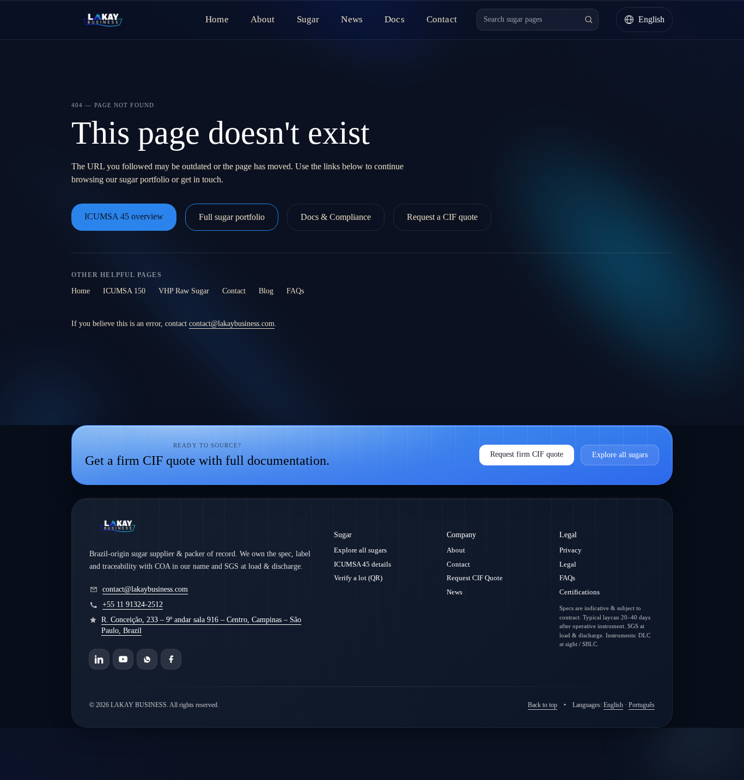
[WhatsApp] (147, 659)
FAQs (295, 291)
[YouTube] (123, 659)
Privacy (570, 550)
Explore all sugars (620, 455)
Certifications (579, 592)
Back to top (542, 705)
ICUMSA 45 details (362, 564)
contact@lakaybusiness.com (232, 324)
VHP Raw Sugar (183, 291)
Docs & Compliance (336, 217)
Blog (266, 291)
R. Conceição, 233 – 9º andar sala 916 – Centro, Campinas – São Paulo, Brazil (201, 625)
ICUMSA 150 (124, 291)
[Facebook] (171, 659)
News (352, 19)
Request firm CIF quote (526, 454)
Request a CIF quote (442, 217)
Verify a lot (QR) (358, 578)
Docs (395, 19)
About (263, 19)
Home (217, 19)
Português (642, 705)
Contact (441, 19)
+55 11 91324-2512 (132, 604)
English (613, 705)
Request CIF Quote (475, 578)
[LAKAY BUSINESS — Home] (102, 19)
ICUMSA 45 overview (123, 216)
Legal (567, 564)
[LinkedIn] (99, 659)
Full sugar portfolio (232, 217)
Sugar (308, 19)
